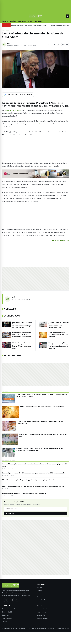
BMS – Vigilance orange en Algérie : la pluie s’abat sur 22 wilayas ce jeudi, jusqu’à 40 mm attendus (41, 395)
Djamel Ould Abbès (45, 124)
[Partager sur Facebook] (54, 44)
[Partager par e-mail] (67, 44)
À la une (5, 21)
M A (8, 43)
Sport (30, 21)
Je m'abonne (10, 513)
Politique (5, 30)
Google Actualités (42, 618)
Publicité (4, 621)
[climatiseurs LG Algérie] (35, 173)
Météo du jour (41, 612)
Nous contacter (7, 618)
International (41, 600)
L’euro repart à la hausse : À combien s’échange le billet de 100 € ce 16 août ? (43, 435)
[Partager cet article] (50, 44)
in (16, 600)
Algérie (13, 21)
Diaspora (38, 21)
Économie (22, 21)
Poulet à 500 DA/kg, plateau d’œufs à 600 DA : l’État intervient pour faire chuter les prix (42, 422)
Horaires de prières (43, 609)
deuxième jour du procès (13, 110)
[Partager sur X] (58, 44)
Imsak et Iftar (41, 615)
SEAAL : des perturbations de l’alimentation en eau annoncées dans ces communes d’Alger (33, 486)
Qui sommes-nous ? (8, 609)
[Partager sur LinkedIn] (63, 44)
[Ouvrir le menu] (67, 16)
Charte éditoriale (7, 612)
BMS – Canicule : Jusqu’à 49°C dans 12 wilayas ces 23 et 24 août (42, 407)
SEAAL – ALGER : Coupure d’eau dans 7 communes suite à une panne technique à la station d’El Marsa (39, 449)
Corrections (6, 615)
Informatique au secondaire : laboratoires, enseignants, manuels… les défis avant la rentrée (33, 473)
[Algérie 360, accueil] (35, 16)
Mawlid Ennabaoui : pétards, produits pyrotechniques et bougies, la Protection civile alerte (33, 480)
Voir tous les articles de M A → (21, 299)
